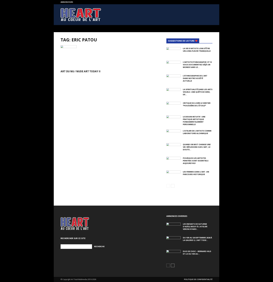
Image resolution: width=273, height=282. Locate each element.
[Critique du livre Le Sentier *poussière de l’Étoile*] (173, 107)
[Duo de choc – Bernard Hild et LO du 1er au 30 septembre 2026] (173, 255)
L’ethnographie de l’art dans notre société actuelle (195, 78)
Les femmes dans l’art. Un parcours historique (196, 173)
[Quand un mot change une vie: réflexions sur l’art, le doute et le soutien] (173, 148)
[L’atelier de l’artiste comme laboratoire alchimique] (173, 134)
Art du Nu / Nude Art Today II (80, 71)
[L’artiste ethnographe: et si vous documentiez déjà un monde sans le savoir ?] (173, 66)
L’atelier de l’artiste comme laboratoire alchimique (197, 132)
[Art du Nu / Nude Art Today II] (84, 56)
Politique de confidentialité (198, 279)
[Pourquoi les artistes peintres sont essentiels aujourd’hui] (173, 162)
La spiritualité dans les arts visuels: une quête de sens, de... (197, 92)
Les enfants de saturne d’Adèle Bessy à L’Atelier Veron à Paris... (195, 226)
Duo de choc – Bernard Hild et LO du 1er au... (197, 252)
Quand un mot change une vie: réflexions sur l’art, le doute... (197, 147)
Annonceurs (67, 2)
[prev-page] (168, 186)
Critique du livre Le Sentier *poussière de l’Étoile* (196, 104)
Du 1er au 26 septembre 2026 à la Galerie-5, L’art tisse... (197, 238)
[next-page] (172, 186)
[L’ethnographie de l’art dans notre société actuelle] (173, 79)
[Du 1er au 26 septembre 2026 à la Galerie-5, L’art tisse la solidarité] (173, 241)
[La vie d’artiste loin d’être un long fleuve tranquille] (173, 52)
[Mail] (210, 2)
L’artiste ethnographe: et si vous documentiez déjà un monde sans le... (197, 64)
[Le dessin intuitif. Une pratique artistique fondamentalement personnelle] (173, 120)
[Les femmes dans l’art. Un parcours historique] (173, 175)
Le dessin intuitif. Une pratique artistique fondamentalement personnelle (194, 120)
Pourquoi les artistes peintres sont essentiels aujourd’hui (195, 160)
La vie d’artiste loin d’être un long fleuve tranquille (197, 49)
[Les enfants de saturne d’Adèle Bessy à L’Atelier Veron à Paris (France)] (173, 228)
